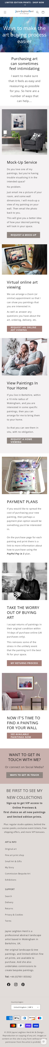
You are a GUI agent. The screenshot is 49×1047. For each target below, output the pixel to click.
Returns (9, 908)
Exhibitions (10, 879)
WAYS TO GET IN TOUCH (24, 774)
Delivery (9, 902)
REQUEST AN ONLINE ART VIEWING (23, 329)
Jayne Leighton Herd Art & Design (28, 1032)
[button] (5, 12)
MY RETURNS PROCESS (24, 663)
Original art (11, 849)
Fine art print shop (14, 855)
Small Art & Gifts (13, 861)
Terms (8, 920)
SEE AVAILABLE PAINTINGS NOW (21, 736)
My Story (9, 867)
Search (8, 896)
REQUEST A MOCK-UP (23, 234)
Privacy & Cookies (14, 914)
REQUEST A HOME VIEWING (21, 440)
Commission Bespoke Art (17, 873)
